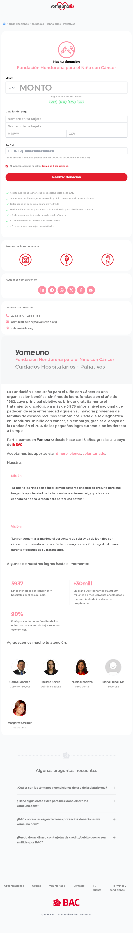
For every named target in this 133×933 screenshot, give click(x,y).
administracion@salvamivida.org (34, 322)
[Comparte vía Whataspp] (61, 290)
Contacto (79, 885)
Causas (36, 885)
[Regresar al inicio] (4, 24)
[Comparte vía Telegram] (52, 290)
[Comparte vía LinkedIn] (42, 290)
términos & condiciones (55, 166)
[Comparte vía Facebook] (81, 290)
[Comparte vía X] (71, 290)
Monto (9, 78)
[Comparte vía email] (91, 290)
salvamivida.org (22, 328)
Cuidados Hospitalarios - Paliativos (53, 24)
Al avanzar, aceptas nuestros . (39, 166)
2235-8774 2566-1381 (26, 315)
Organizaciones (19, 24)
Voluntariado (57, 885)
